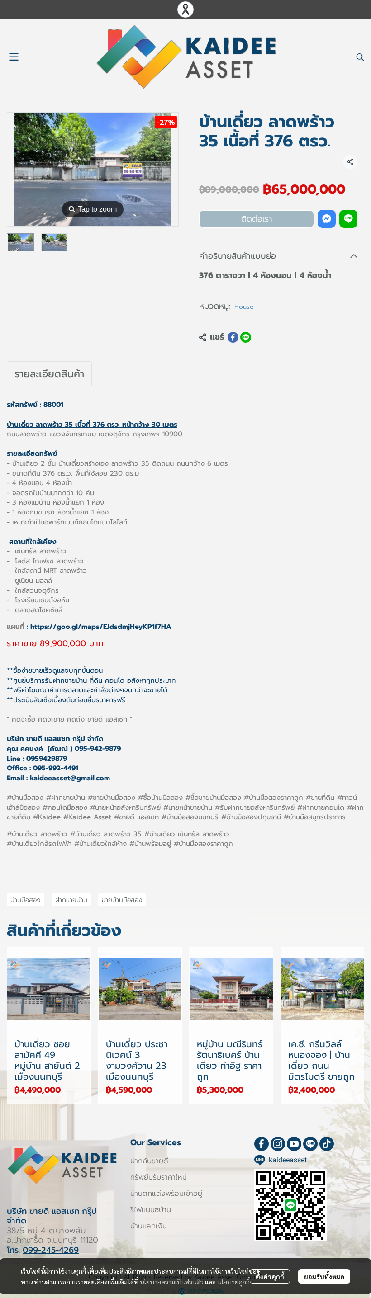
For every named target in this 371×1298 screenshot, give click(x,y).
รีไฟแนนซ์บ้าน (150, 1209)
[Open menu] (14, 57)
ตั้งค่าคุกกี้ (270, 1276)
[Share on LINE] (245, 337)
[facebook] (261, 1144)
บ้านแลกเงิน (148, 1226)
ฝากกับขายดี (149, 1161)
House (244, 307)
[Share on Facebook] (233, 337)
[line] (310, 1144)
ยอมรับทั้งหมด (324, 1276)
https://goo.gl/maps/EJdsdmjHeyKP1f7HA (100, 627)
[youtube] (294, 1144)
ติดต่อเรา (256, 218)
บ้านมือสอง (25, 900)
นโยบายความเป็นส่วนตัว (172, 1282)
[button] (360, 57)
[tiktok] (326, 1144)
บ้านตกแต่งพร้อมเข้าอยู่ (166, 1193)
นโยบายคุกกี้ (233, 1282)
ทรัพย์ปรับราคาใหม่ (158, 1177)
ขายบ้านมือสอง (122, 900)
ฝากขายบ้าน (71, 900)
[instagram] (278, 1144)
